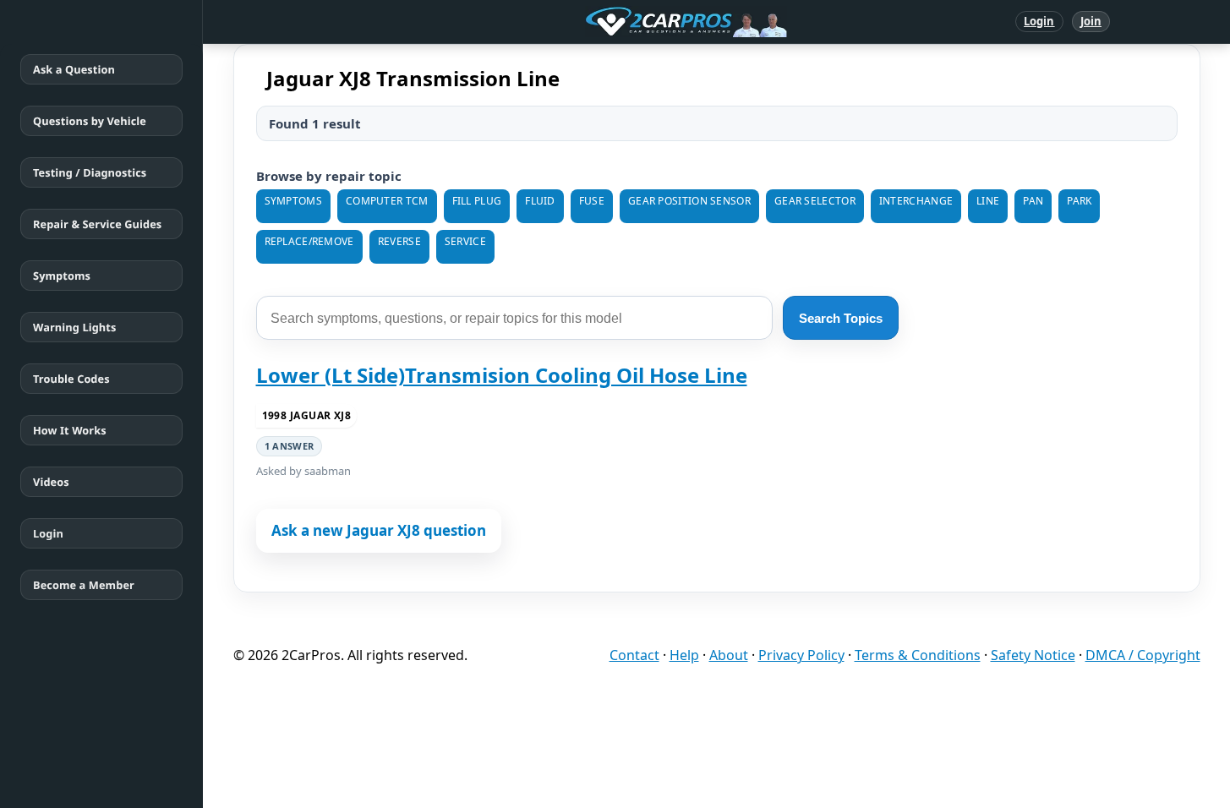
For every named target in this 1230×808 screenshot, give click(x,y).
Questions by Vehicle (89, 120)
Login (1039, 21)
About (728, 655)
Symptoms (61, 275)
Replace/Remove (309, 241)
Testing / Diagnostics (89, 172)
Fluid (540, 201)
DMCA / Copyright (1142, 655)
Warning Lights (74, 327)
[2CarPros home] (598, 22)
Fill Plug (477, 201)
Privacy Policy (801, 655)
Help (684, 655)
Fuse (591, 201)
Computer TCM (387, 201)
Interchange (916, 201)
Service (465, 241)
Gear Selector (815, 201)
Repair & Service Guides (97, 224)
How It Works (70, 430)
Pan (1033, 201)
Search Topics (841, 318)
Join (1091, 21)
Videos (51, 481)
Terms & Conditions (918, 655)
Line (987, 201)
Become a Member (83, 584)
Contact (634, 655)
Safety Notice (1033, 655)
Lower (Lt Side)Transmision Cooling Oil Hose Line (501, 375)
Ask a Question (74, 69)
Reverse (399, 241)
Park (1079, 201)
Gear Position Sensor (689, 201)
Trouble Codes (71, 378)
